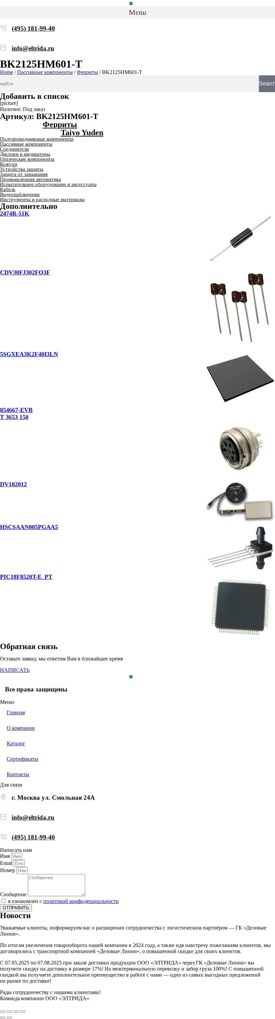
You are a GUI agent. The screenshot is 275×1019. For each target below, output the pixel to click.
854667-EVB (16, 410)
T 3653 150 (14, 417)
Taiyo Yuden (82, 132)
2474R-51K (14, 213)
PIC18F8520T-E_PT (26, 576)
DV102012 (13, 484)
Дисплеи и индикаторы (25, 154)
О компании (21, 728)
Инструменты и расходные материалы (42, 199)
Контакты (18, 774)
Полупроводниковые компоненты (36, 139)
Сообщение (14, 894)
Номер (8, 870)
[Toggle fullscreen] (16, 1012)
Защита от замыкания (24, 174)
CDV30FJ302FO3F (25, 272)
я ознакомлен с (63, 901)
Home (6, 72)
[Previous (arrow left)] (2, 1018)
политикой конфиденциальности (81, 901)
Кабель (7, 189)
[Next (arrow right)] (9, 1018)
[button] (137, 12)
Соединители (14, 149)
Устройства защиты (21, 169)
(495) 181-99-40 (33, 28)
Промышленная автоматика (30, 179)
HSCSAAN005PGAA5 (29, 527)
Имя (5, 856)
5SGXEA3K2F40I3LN (29, 354)
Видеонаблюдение (20, 194)
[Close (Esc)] (2, 1012)
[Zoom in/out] (22, 1012)
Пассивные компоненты (45, 72)
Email (7, 863)
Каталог (16, 743)
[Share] (9, 1012)
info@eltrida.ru (33, 48)
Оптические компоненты (27, 159)
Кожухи (8, 164)
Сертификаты (22, 759)
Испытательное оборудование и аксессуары (48, 184)
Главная (16, 712)
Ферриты (87, 72)
